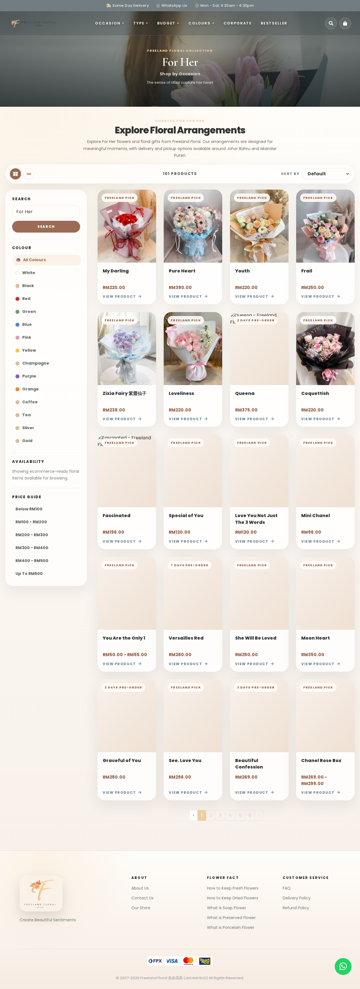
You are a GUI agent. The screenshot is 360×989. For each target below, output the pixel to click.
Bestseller (274, 23)
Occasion (108, 23)
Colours (199, 23)
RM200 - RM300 (31, 535)
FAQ (287, 888)
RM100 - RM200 (31, 522)
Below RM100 (28, 509)
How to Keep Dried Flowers (232, 898)
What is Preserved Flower (231, 917)
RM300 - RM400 (31, 548)
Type (138, 23)
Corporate (238, 23)
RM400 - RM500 (31, 560)
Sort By (290, 173)
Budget (166, 23)
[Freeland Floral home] (33, 23)
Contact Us (142, 898)
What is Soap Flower (226, 908)
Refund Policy (296, 908)
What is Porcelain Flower (230, 927)
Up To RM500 (29, 573)
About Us (140, 888)
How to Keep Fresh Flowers (232, 888)
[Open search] (331, 23)
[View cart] (345, 23)
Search (46, 226)
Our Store (140, 908)
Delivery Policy (296, 898)
